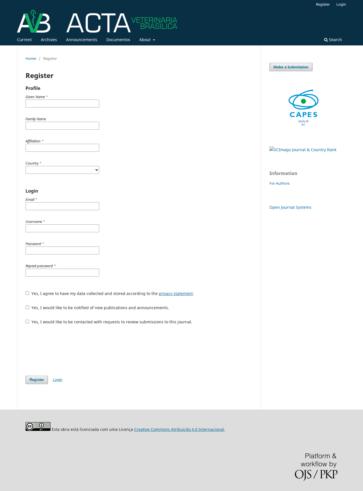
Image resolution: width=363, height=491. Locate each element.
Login (341, 4)
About (145, 39)
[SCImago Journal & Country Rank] (302, 149)
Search (335, 39)
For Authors (279, 183)
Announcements (81, 39)
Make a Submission (291, 66)
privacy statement (176, 293)
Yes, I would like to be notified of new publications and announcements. (99, 307)
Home (31, 58)
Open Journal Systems (290, 207)
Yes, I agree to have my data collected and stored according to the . (112, 293)
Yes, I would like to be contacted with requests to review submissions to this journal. (111, 321)
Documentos (118, 39)
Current (24, 39)
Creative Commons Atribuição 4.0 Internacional (179, 429)
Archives (49, 39)
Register (323, 4)
